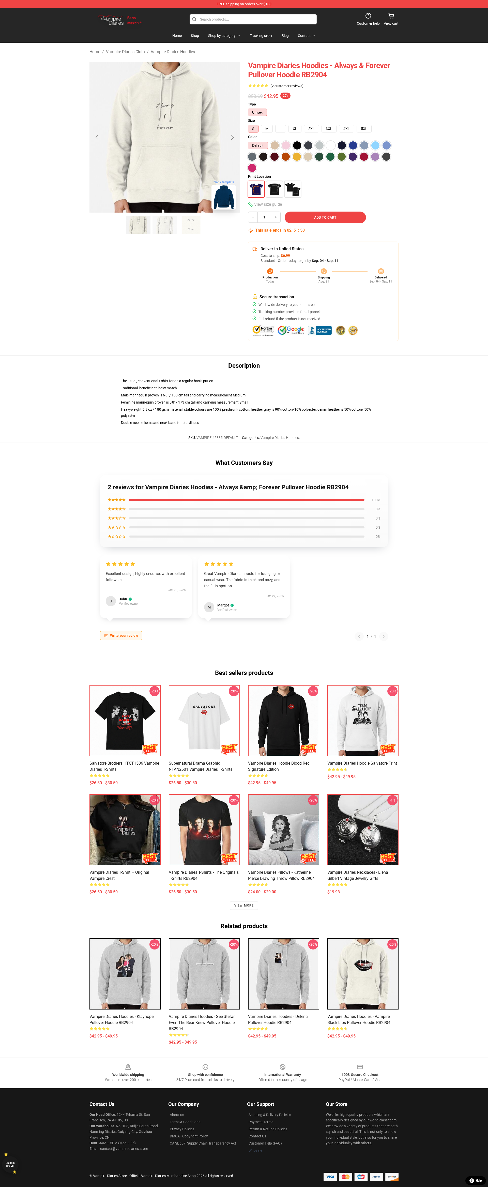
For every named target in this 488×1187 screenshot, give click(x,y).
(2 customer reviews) (286, 86)
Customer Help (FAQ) (265, 1143)
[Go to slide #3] (191, 225)
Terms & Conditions (185, 1122)
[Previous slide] (97, 137)
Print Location (259, 176)
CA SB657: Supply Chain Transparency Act (203, 1143)
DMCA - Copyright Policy (189, 1136)
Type (252, 104)
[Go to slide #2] (164, 225)
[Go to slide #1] (138, 225)
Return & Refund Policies (268, 1129)
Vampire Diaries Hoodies (173, 51)
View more (244, 905)
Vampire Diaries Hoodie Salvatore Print (362, 763)
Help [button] (479, 1180)
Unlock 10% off (10, 1164)
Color (252, 137)
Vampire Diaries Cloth (125, 51)
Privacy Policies (182, 1129)
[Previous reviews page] (359, 636)
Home (94, 51)
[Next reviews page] (383, 636)
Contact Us (257, 1136)
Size (251, 120)
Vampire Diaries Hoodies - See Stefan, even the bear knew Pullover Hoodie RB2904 (202, 1022)
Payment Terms (261, 1122)
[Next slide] (232, 137)
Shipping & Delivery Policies (270, 1115)
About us (177, 1115)
